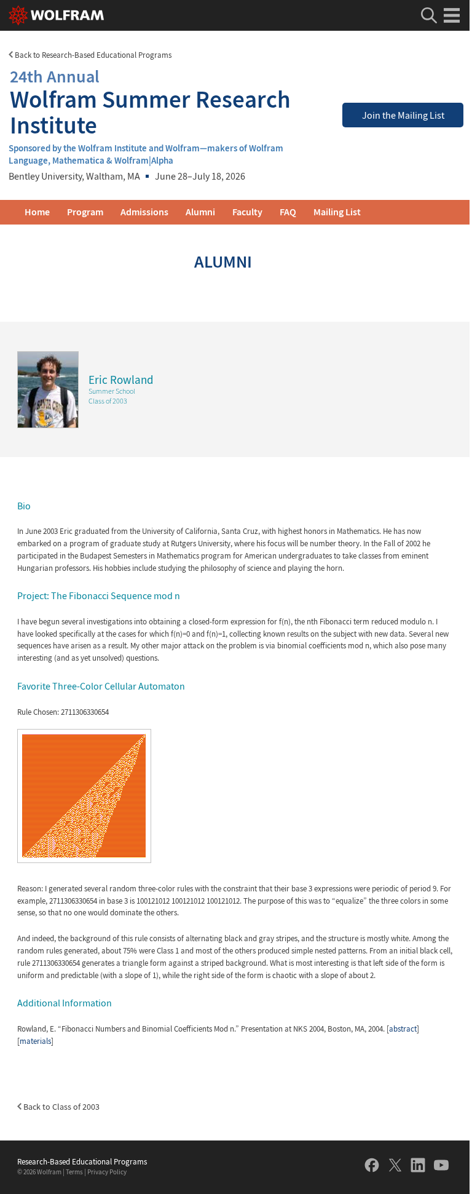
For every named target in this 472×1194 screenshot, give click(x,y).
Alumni (200, 212)
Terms (74, 1172)
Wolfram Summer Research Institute (150, 101)
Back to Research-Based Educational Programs (92, 55)
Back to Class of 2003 (61, 1106)
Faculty (247, 212)
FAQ (288, 212)
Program (85, 212)
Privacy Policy (107, 1172)
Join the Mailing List (403, 115)
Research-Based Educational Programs (82, 1162)
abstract (403, 1029)
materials (35, 1041)
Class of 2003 (107, 400)
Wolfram (49, 1172)
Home (37, 212)
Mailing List (337, 212)
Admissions (144, 212)
